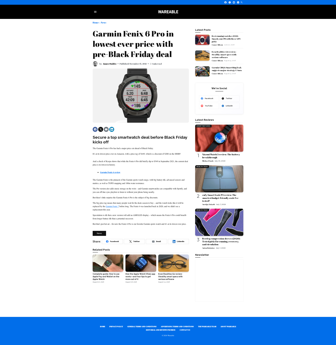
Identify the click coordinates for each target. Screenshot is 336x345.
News (103, 22)
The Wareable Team (207, 326)
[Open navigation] (96, 12)
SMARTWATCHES (203, 126)
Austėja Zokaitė (208, 204)
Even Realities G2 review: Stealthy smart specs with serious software (224, 54)
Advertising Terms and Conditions (177, 326)
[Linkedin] (238, 2)
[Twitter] (230, 2)
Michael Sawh (207, 161)
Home (96, 22)
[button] (95, 129)
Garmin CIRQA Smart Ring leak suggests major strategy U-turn (227, 69)
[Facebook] (225, 2)
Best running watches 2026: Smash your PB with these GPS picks (226, 39)
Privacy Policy (116, 326)
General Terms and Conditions (142, 326)
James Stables (109, 64)
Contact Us (185, 330)
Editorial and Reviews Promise (160, 330)
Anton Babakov (208, 248)
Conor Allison (217, 45)
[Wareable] (168, 12)
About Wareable (228, 326)
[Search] (241, 2)
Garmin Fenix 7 (112, 206)
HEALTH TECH (202, 166)
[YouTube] (234, 2)
